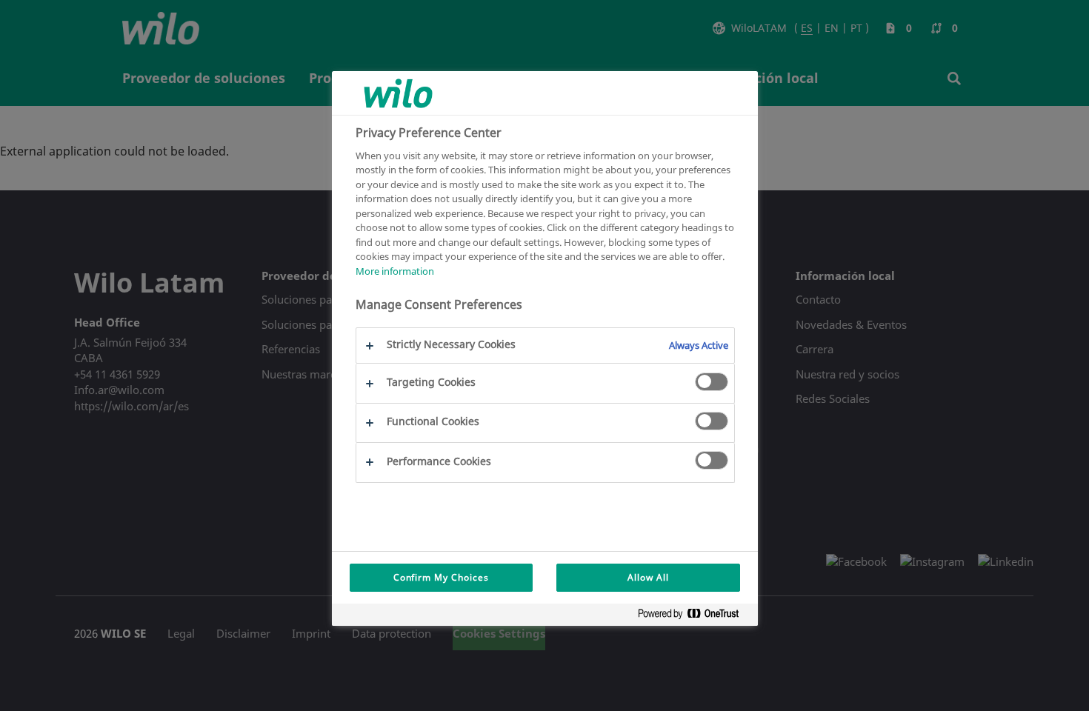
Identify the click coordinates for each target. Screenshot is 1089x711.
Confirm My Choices (441, 577)
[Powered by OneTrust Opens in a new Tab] (694, 616)
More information (395, 271)
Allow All (648, 577)
